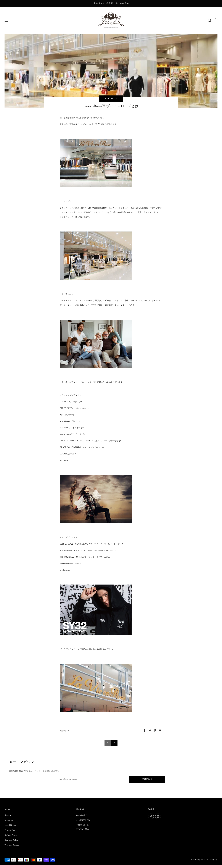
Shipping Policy (11, 840)
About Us (9, 820)
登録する (146, 779)
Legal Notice (10, 825)
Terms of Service (12, 845)
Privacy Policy (10, 830)
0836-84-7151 (81, 815)
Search (8, 815)
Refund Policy (11, 835)
